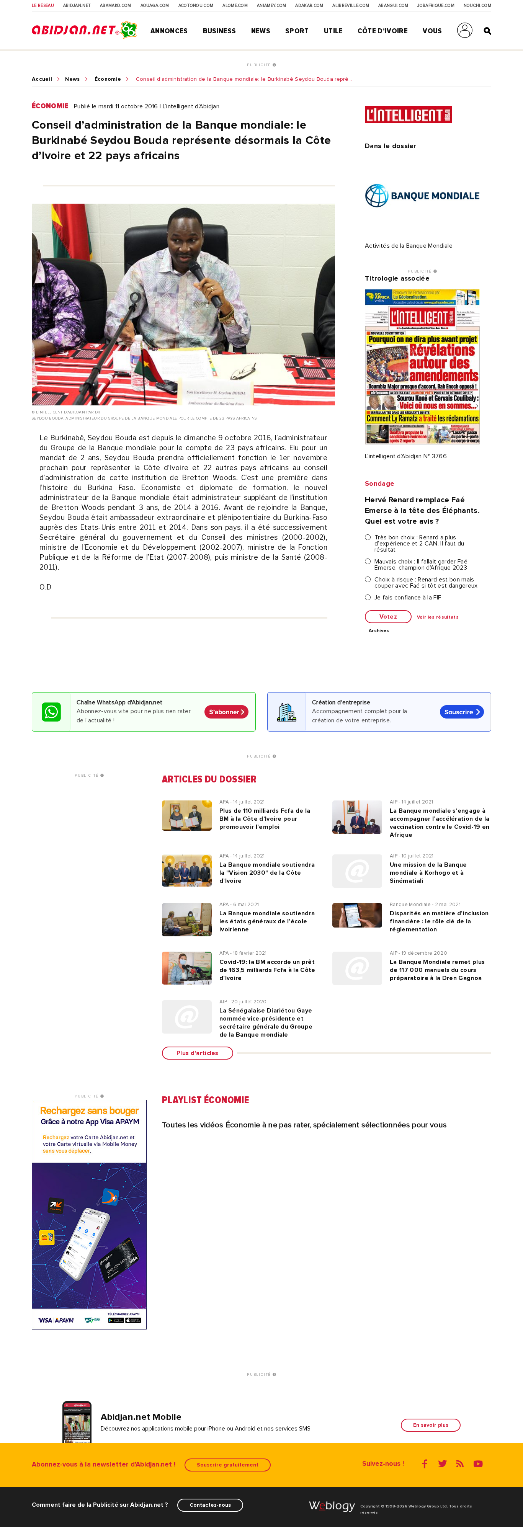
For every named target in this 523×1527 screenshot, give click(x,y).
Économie (108, 79)
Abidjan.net (77, 6)
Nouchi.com (477, 6)
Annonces (169, 31)
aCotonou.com (196, 6)
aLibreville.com (350, 6)
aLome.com (235, 6)
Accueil (42, 79)
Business (219, 31)
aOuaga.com (155, 6)
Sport (297, 31)
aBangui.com (393, 6)
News (260, 31)
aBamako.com (115, 6)
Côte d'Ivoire (383, 31)
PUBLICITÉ (260, 65)
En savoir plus (430, 1425)
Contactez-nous (210, 1505)
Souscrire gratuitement (227, 1465)
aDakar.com (309, 6)
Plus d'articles (198, 1053)
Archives (379, 631)
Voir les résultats (438, 617)
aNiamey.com (271, 6)
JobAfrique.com (435, 6)
